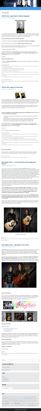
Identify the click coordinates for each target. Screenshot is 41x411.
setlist (21, 403)
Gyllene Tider (29, 398)
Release (12, 403)
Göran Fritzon (35, 398)
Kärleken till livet (29, 81)
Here (26, 260)
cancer (8, 238)
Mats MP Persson (11, 401)
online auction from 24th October (22, 297)
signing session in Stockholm (15, 34)
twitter (12, 405)
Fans (3, 79)
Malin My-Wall (31, 400)
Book (12, 81)
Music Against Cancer (26, 238)
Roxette (4, 237)
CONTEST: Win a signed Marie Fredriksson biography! (15, 16)
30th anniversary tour (6, 396)
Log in (3, 376)
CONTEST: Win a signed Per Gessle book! (12, 87)
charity (11, 238)
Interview (14, 400)
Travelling (8, 405)
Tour (5, 405)
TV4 (10, 405)
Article (3, 348)
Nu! (26, 401)
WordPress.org (5, 381)
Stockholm (26, 403)
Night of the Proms (18, 401)
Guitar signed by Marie (8, 329)
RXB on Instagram (6, 370)
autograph (5, 81)
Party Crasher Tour (34, 401)
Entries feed (4, 377)
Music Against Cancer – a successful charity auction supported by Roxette (19, 163)
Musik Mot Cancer (34, 238)
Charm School (29, 396)
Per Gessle (7, 156)
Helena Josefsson (8, 400)
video (14, 405)
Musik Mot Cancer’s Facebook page (12, 288)
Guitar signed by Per (8, 331)
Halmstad (3, 400)
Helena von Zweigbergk (21, 81)
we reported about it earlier (8, 168)
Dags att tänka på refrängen (17, 398)
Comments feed (5, 379)
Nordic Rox (24, 401)
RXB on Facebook (5, 367)
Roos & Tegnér (20, 157)
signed (3, 82)
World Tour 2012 (32, 405)
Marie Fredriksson (8, 79)
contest (14, 81)
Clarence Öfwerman (9, 398)
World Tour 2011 (19, 405)
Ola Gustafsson (29, 401)
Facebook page (6, 62)
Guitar (14, 238)
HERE (18, 336)
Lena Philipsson (20, 400)
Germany (24, 398)
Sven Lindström (31, 403)
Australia (23, 396)
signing (6, 240)
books (8, 157)
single (23, 403)
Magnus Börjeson (25, 400)
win (27, 157)
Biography (9, 81)
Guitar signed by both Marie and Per (10, 328)
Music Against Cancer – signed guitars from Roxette (15, 245)
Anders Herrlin (14, 396)
